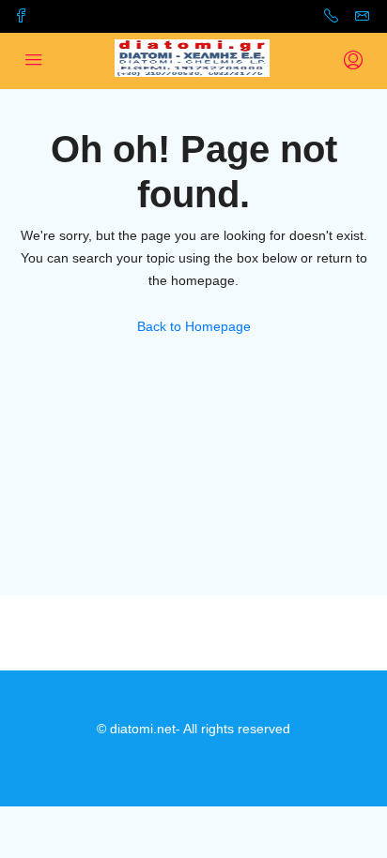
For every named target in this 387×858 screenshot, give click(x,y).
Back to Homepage (194, 326)
